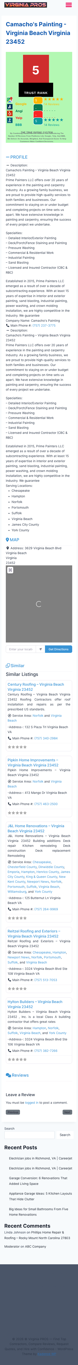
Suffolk (31, 887)
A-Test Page (56, 1286)
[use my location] (40, 649)
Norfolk (38, 715)
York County (43, 891)
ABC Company (35, 1246)
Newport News (38, 881)
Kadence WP (47, 1354)
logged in (31, 1102)
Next (67, 1112)
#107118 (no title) (22, 1273)
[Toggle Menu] (69, 5)
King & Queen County (41, 877)
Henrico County (47, 872)
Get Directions (59, 649)
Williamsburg (17, 891)
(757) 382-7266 (46, 1051)
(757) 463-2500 (46, 804)
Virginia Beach (48, 887)
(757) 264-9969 (46, 909)
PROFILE (19, 157)
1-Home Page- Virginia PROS (39, 1280)
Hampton (28, 872)
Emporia (13, 872)
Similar (17, 665)
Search (9, 1128)
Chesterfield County (22, 867)
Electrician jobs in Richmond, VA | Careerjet (40, 1158)
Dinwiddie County (51, 867)
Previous (13, 1112)
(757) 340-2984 (46, 738)
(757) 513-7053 (45, 980)
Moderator (12, 1246)
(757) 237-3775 (44, 325)
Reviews (20, 1075)
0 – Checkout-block (53, 1273)
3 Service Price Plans (28, 1286)
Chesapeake (42, 862)
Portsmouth (16, 887)
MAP (14, 539)
